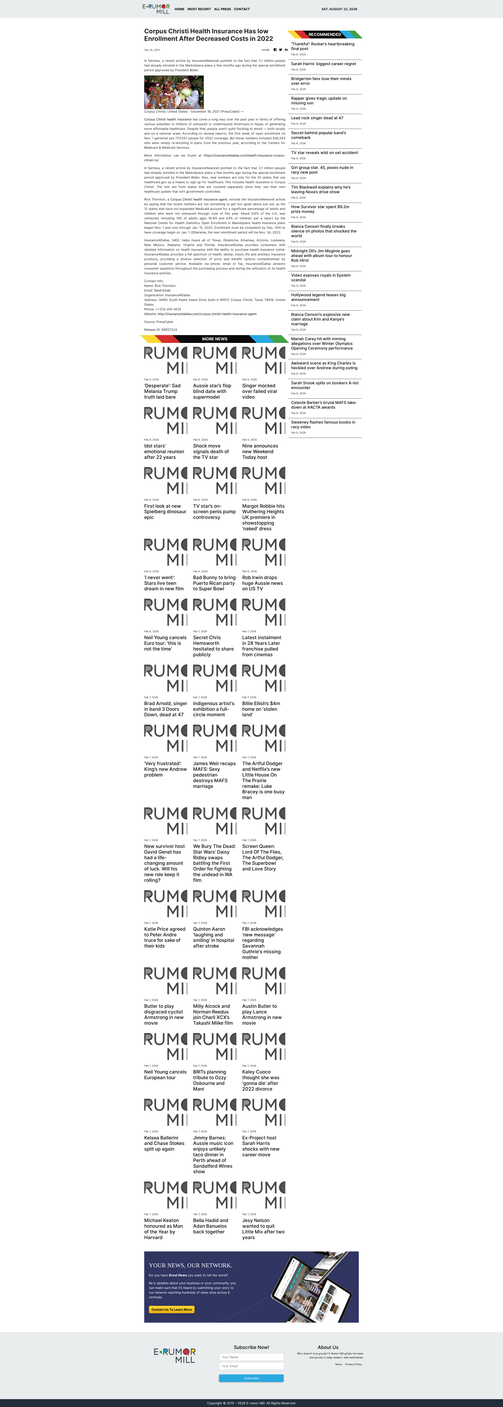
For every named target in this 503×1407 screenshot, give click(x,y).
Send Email (162, 290)
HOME (179, 9)
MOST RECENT (199, 9)
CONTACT (242, 9)
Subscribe (251, 1378)
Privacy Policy (353, 1364)
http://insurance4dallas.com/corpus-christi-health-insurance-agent (207, 314)
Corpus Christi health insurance (168, 119)
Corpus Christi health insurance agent (198, 199)
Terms (338, 1364)
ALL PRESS (222, 9)
